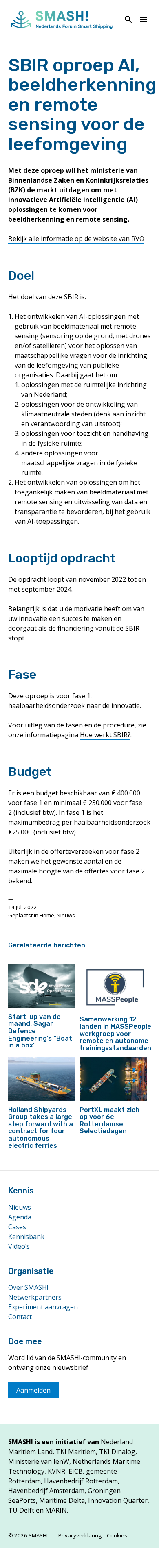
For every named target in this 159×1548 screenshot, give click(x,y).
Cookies (117, 1535)
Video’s (19, 1246)
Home (47, 915)
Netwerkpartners (35, 1297)
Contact (20, 1316)
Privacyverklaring (80, 1535)
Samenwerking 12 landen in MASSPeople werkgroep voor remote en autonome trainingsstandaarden (115, 1033)
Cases (17, 1226)
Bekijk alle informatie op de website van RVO (76, 238)
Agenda (19, 1217)
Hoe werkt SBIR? (105, 734)
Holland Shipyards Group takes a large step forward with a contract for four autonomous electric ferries (40, 1128)
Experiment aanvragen (43, 1306)
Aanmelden (33, 1390)
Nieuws (66, 915)
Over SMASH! (28, 1287)
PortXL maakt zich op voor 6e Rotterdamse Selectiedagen (109, 1120)
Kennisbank (26, 1236)
